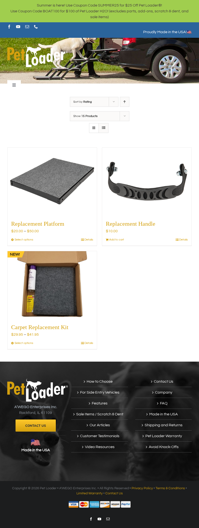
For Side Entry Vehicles (99, 392)
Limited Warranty (89, 493)
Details (88, 239)
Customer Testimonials (99, 436)
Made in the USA (35, 450)
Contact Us (163, 381)
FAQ (163, 403)
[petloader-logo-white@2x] (37, 46)
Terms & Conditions (170, 488)
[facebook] (9, 27)
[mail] (27, 27)
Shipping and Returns (163, 425)
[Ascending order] (124, 102)
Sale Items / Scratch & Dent (99, 414)
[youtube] (18, 27)
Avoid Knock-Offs (164, 447)
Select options (24, 239)
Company (163, 392)
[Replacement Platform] (52, 181)
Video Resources (100, 447)
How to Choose (100, 381)
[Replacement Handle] (146, 181)
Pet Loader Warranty (163, 436)
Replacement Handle (130, 224)
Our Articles (100, 425)
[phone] (36, 27)
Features (100, 403)
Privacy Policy (142, 488)
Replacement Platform (37, 224)
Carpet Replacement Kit (39, 327)
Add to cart (116, 239)
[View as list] (103, 128)
